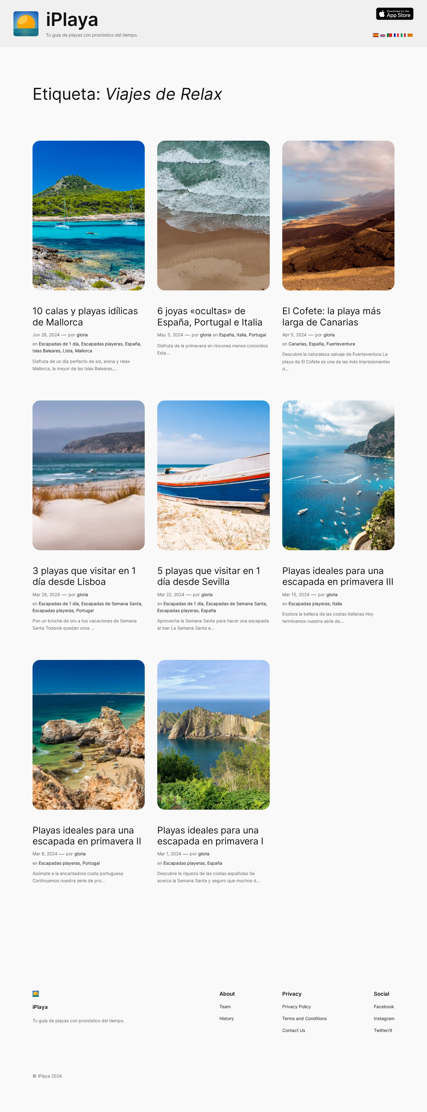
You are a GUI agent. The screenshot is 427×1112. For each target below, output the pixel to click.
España (132, 343)
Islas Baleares (46, 350)
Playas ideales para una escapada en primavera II (87, 836)
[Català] (410, 33)
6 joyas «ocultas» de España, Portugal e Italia (210, 316)
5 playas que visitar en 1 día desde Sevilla (208, 576)
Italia (241, 334)
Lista (68, 350)
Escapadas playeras (102, 343)
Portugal (257, 334)
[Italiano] (403, 33)
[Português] (389, 33)
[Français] (396, 33)
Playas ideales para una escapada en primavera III (338, 576)
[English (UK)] (382, 33)
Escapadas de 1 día (59, 343)
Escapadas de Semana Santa (111, 603)
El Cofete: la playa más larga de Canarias (331, 316)
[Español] (375, 33)
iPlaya (72, 19)
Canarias (297, 343)
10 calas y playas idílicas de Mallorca (85, 316)
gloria (82, 334)
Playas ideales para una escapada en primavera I (210, 836)
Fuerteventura (340, 343)
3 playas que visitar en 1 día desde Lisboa (84, 576)
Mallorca (83, 350)
